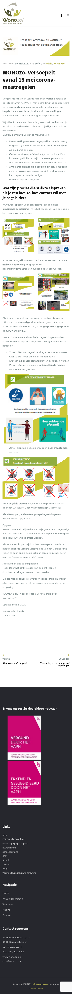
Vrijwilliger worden (13, 898)
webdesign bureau (41, 984)
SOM (5, 856)
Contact (7, 915)
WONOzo (59, 63)
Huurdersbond (9, 847)
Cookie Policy (36, 988)
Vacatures (8, 904)
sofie (38, 63)
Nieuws (6, 909)
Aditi (5, 835)
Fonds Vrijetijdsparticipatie (15, 843)
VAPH (5, 868)
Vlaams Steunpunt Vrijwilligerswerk (19, 872)
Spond (6, 860)
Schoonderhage (10, 851)
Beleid (48, 63)
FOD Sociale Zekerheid (13, 839)
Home (6, 893)
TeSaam (6, 864)
